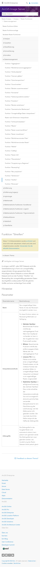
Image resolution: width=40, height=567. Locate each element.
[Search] (27, 3)
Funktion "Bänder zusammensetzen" (16, 88)
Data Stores (6, 489)
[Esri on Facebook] (6, 555)
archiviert (29, 241)
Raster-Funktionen (26, 19)
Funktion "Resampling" (12, 167)
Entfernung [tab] (8, 188)
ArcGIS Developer (8, 518)
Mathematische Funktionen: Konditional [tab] (17, 205)
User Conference (7, 542)
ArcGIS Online (6, 506)
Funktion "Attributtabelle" (13, 72)
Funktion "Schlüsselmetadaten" (15, 122)
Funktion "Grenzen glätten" (14, 76)
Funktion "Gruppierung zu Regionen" (17, 163)
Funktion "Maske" (10, 126)
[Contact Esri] (12, 555)
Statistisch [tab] (7, 221)
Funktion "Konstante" (12, 92)
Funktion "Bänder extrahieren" (15, 105)
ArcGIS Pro (5, 509)
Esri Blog (5, 539)
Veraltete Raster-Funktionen (12, 34)
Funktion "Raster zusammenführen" (16, 130)
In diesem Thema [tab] (8, 255)
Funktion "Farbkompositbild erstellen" (17, 97)
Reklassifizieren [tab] (9, 217)
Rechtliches (17, 563)
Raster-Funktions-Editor (10, 26)
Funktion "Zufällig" (11, 151)
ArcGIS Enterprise (11, 3)
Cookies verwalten (7, 563)
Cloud (4, 492)
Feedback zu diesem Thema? (27, 458)
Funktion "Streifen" (11, 180)
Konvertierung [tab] (9, 51)
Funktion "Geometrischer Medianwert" (17, 109)
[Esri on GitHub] (9, 555)
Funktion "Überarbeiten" (13, 159)
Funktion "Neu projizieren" (13, 171)
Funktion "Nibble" (11, 146)
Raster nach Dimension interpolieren (17, 117)
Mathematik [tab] (8, 200)
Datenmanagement (10, 21)
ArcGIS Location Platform (10, 515)
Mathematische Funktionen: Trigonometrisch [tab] (19, 213)
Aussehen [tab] (7, 43)
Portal (4, 483)
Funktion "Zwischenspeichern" (15, 80)
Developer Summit (8, 545)
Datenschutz (31, 561)
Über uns (5, 533)
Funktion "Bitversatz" (11, 184)
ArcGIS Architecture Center (11, 525)
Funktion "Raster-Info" (12, 155)
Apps (3, 495)
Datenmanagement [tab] (10, 59)
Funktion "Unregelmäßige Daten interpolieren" (20, 113)
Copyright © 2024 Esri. (8, 561)
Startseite (5, 480)
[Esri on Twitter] (3, 555)
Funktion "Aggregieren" (12, 63)
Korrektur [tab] (7, 55)
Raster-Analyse (6, 19)
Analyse (16, 19)
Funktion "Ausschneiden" (13, 84)
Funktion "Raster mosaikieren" (14, 134)
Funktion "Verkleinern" (12, 176)
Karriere (4, 536)
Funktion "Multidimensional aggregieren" (18, 68)
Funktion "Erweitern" (11, 101)
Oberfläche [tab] (8, 225)
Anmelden (34, 3)
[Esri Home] (5, 548)
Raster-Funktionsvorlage (10, 30)
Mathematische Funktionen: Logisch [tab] (16, 209)
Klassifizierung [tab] (9, 47)
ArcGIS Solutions (7, 522)
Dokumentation (7, 498)
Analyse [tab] (7, 39)
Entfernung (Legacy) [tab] (11, 192)
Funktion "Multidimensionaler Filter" (16, 138)
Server (4, 486)
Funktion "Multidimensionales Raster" (17, 142)
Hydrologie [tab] (8, 196)
